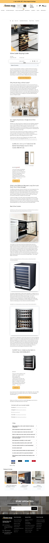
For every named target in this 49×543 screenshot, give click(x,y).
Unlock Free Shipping (15, 277)
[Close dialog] (42, 258)
